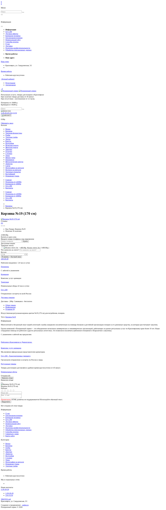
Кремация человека (12, 36)
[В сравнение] (4, 225)
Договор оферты (11, 34)
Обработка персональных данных (18, 50)
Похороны (13, 182)
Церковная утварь (12, 464)
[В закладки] (2, 225)
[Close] (2, 382)
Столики (8, 458)
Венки (7, 444)
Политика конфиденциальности (17, 48)
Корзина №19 (10, 317)
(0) (2, 223)
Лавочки (8, 452)
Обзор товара (10, 305)
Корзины (8, 206)
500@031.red (6, 499)
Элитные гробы (11, 466)
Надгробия (9, 456)
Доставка (9, 46)
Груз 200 (8, 32)
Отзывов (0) (10, 309)
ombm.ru (25, 505)
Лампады (9, 454)
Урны (7, 460)
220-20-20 (4, 259)
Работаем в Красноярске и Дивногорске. (16, 342)
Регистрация (10, 83)
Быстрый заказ (16, 257)
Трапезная (5, 282)
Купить (25, 241)
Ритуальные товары (8, 364)
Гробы (7, 448)
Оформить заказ (7, 123)
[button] (5, 62)
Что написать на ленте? (10, 250)
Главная (8, 180)
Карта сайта (10, 436)
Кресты (8, 450)
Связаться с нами (12, 434)
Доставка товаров (8, 297)
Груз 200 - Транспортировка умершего (15, 356)
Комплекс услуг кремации (11, 348)
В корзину (5, 257)
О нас (7, 44)
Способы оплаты (12, 42)
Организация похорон (13, 38)
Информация (10, 307)
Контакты (9, 188)
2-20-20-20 (5, 113)
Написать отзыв (7, 378)
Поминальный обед (13, 40)
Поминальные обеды (9, 372)
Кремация (13, 184)
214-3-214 (13, 113)
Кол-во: (4, 252)
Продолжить (6, 402)
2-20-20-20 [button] (5, 489)
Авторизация (10, 85)
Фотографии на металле (14, 462)
